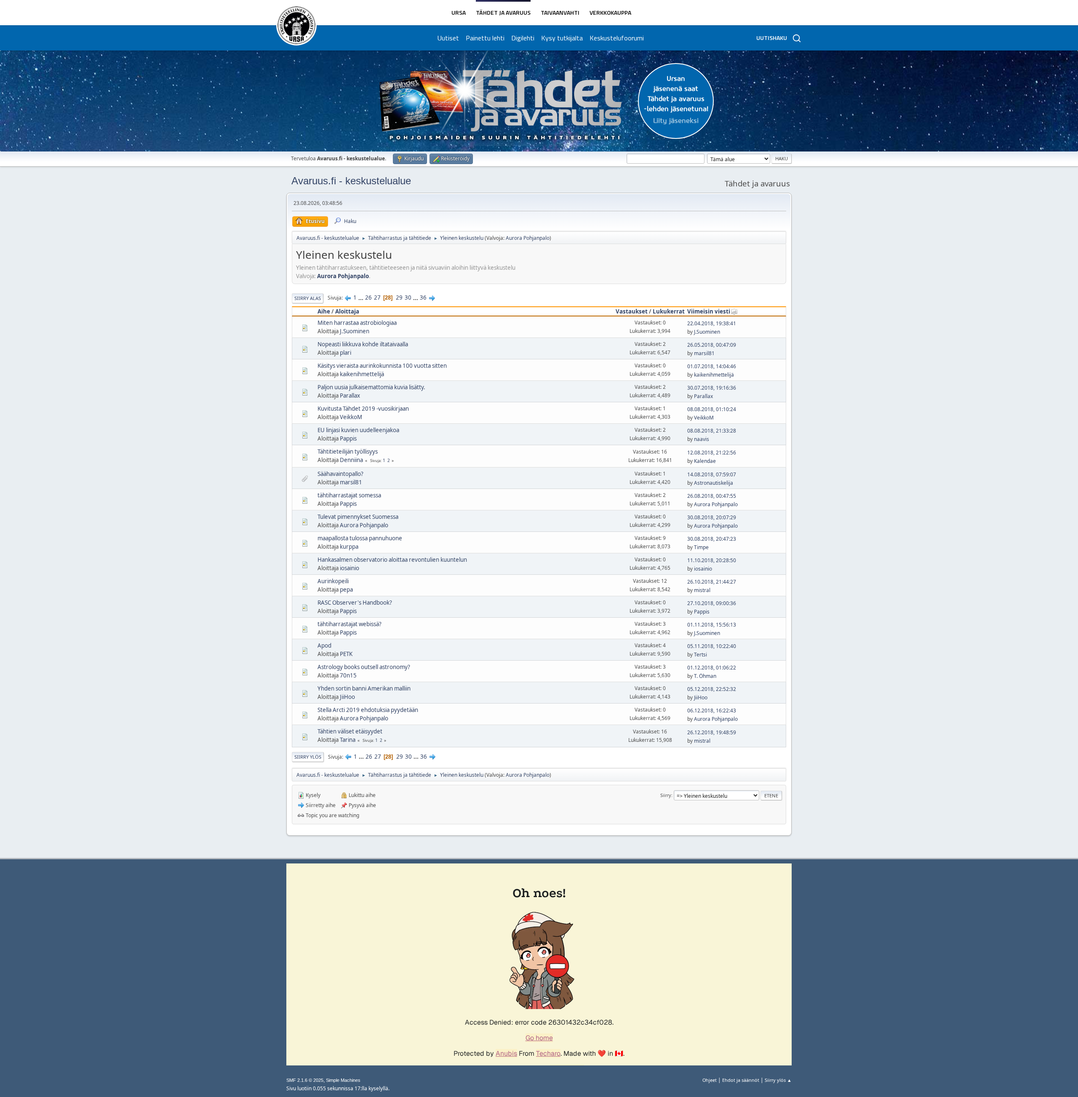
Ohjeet (709, 1080)
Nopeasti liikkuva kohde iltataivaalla (363, 344)
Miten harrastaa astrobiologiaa (357, 323)
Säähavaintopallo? (340, 474)
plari (345, 352)
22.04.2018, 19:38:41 (711, 323)
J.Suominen (354, 331)
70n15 (348, 675)
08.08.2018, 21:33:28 (711, 430)
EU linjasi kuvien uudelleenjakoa (358, 430)
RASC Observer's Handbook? (355, 602)
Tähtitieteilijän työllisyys (348, 451)
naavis (701, 439)
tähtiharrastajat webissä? (350, 624)
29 (399, 297)
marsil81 (704, 353)
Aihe (324, 311)
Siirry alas (307, 298)
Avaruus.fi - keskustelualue (351, 180)
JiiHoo (347, 697)
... (361, 297)
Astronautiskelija (713, 482)
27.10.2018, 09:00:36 (711, 603)
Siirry (665, 795)
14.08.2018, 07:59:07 (711, 474)
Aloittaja (347, 311)
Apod (324, 645)
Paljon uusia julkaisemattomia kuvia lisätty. (371, 387)
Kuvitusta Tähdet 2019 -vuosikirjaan (363, 408)
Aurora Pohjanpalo (528, 238)
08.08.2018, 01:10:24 (711, 409)
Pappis (348, 438)
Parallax (350, 395)
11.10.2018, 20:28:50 (711, 560)
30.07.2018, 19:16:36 (711, 387)
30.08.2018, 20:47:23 (711, 538)
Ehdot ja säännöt (740, 1080)
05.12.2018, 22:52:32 (711, 689)
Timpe (701, 547)
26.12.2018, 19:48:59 (711, 732)
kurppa (349, 546)
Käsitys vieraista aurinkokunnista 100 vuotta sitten (382, 365)
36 (423, 297)
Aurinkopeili (333, 581)
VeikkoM (351, 417)
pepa (346, 589)
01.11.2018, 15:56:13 (711, 624)
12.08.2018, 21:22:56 (711, 452)
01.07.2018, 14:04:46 (711, 366)
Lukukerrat (669, 311)
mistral (702, 590)
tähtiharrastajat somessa (349, 495)
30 (408, 297)
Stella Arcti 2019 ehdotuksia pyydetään (368, 710)
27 (377, 297)
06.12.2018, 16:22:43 (711, 710)
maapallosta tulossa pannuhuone (360, 538)
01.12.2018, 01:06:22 (711, 667)
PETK (346, 654)
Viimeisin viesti (708, 311)
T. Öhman (705, 676)
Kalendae (705, 461)
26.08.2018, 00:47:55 (711, 495)
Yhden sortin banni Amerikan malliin (364, 688)
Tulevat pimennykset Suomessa (358, 517)
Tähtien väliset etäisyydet (350, 731)
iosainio (349, 568)
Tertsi (700, 654)
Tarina (347, 740)
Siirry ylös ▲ (778, 1080)
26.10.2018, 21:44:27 (711, 581)
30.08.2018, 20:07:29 (711, 517)
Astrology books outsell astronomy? (364, 667)
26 (368, 297)
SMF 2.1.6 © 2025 (304, 1080)
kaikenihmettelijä (362, 374)
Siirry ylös (307, 757)
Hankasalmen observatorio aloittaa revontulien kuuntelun (392, 559)
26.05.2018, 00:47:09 (711, 344)
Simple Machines (343, 1080)
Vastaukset (632, 311)
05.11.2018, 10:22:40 (711, 646)
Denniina (351, 460)
